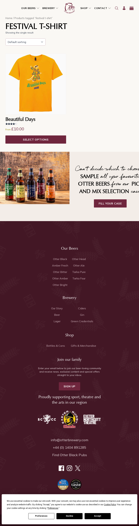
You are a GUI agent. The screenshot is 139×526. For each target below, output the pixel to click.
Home (8, 18)
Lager (57, 321)
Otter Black (60, 259)
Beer (57, 314)
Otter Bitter (60, 272)
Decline (69, 516)
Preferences (41, 516)
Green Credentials (82, 321)
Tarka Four (78, 278)
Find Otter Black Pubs (69, 455)
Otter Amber (60, 278)
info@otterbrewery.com (69, 440)
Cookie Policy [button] (110, 504)
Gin (82, 314)
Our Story (57, 308)
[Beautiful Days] (35, 84)
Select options (36, 139)
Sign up (70, 386)
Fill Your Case (110, 203)
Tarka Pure (79, 272)
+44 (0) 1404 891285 (69, 447)
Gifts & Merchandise (83, 345)
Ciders (82, 308)
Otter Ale (79, 265)
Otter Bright (60, 285)
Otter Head (79, 259)
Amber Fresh (60, 265)
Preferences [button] (53, 508)
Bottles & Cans (55, 345)
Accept (97, 516)
